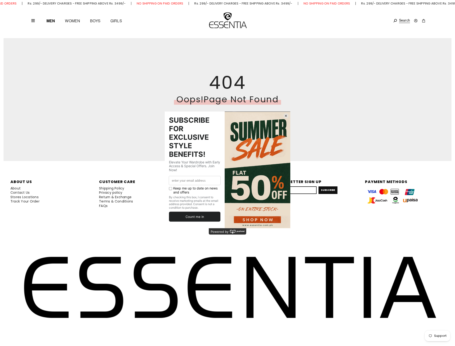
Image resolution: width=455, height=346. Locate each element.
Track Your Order (25, 201)
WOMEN (72, 21)
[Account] (416, 21)
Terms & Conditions (116, 201)
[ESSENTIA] (228, 20)
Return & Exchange (115, 197)
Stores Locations (24, 197)
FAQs (103, 205)
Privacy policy (110, 192)
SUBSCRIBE (328, 190)
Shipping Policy (111, 188)
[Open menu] (32, 20)
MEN (50, 21)
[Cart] (424, 21)
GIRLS (116, 21)
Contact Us (20, 192)
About (15, 188)
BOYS (95, 21)
